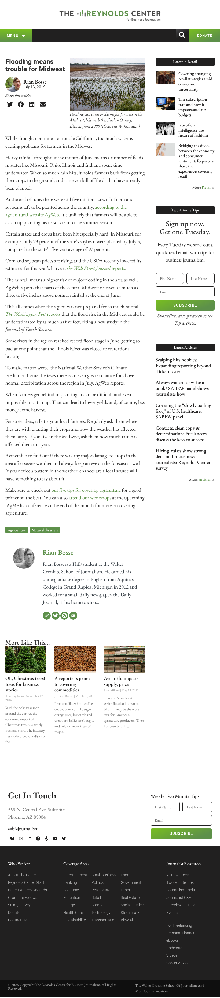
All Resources (177, 875)
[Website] (47, 616)
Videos (172, 955)
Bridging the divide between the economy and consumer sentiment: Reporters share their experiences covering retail (196, 161)
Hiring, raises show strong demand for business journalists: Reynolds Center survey (183, 459)
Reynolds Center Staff (26, 882)
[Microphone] (46, 838)
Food (125, 875)
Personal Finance (180, 933)
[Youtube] (55, 838)
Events (172, 912)
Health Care (73, 912)
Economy (71, 890)
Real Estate (100, 890)
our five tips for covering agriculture (86, 490)
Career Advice (177, 963)
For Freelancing (179, 925)
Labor (125, 890)
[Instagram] (64, 616)
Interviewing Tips (180, 905)
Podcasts (174, 948)
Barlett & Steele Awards (27, 890)
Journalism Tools (180, 890)
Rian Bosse (58, 552)
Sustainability (74, 920)
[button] (9, 104)
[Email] (73, 616)
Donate (14, 912)
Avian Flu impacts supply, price (121, 681)
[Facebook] (38, 838)
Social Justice (132, 905)
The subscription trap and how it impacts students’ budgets (192, 107)
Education (71, 897)
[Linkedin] (29, 838)
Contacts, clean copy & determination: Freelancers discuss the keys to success (181, 433)
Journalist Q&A (178, 897)
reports (96, 268)
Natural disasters (45, 529)
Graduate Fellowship (25, 897)
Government (131, 882)
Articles (205, 479)
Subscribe (185, 305)
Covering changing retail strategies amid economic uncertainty (195, 81)
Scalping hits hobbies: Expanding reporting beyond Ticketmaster (183, 365)
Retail (206, 187)
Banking (70, 882)
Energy (69, 905)
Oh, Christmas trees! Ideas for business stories (25, 684)
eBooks (172, 940)
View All (127, 920)
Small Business (103, 875)
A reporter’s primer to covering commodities (73, 684)
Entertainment (75, 875)
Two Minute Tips (180, 882)
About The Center (22, 875)
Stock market (132, 912)
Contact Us (17, 920)
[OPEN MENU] (23, 36)
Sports (96, 905)
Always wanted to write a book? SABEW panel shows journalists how (182, 388)
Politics (97, 882)
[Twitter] (56, 616)
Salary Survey (19, 905)
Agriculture (17, 529)
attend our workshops (90, 497)
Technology (101, 912)
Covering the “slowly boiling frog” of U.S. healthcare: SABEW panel (183, 411)
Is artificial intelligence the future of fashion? (193, 130)
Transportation (103, 920)
